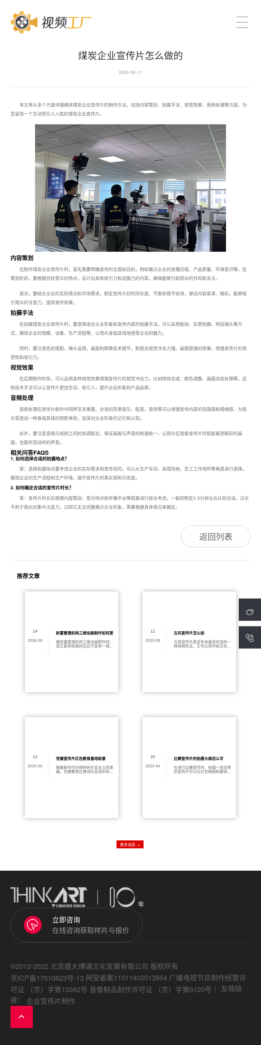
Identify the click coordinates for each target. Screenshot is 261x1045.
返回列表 (215, 536)
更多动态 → (130, 844)
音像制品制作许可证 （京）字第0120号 (150, 989)
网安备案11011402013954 (126, 977)
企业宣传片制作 (50, 1000)
